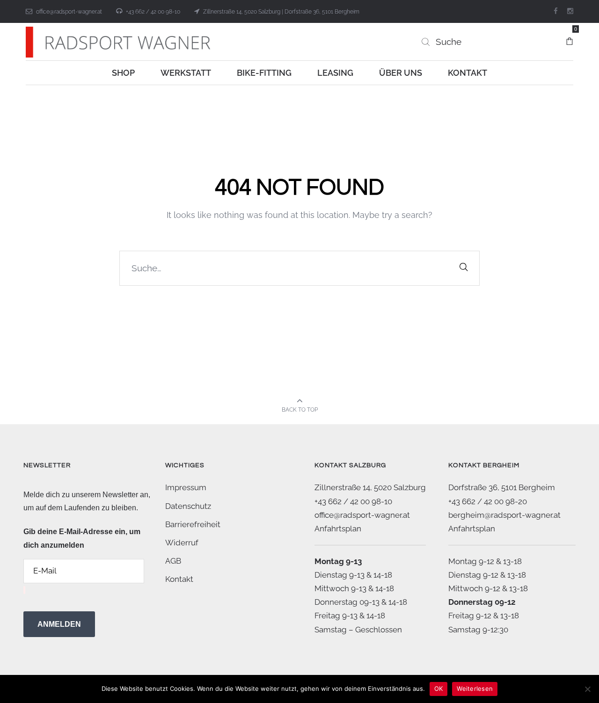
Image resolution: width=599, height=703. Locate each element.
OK (438, 688)
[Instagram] (570, 11)
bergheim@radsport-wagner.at (504, 515)
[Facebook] (556, 11)
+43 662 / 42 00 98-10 (153, 11)
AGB (173, 560)
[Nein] (587, 689)
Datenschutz (188, 506)
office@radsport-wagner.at (69, 11)
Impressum (185, 487)
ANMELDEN (59, 624)
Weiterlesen (475, 688)
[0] (569, 37)
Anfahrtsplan (337, 528)
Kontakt (179, 579)
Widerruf (181, 542)
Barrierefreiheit (192, 524)
